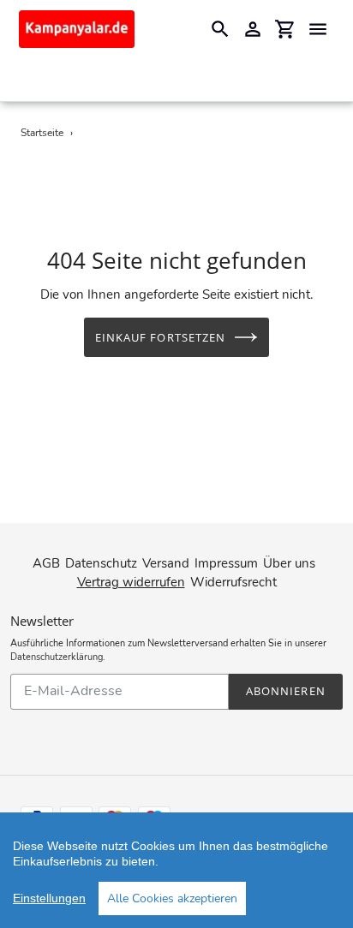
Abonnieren (285, 691)
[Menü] (318, 29)
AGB (46, 563)
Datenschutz (101, 563)
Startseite (42, 133)
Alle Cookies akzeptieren (172, 898)
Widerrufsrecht (233, 582)
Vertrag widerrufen (131, 582)
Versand (165, 563)
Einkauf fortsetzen (160, 337)
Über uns (289, 563)
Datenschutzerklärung (56, 657)
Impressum (226, 563)
